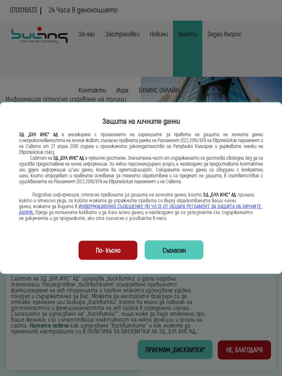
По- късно (108, 250)
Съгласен (174, 250)
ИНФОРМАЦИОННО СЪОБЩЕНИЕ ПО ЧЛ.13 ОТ (124, 206)
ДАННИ (26, 212)
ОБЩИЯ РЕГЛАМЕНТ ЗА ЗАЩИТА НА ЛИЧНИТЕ (216, 206)
